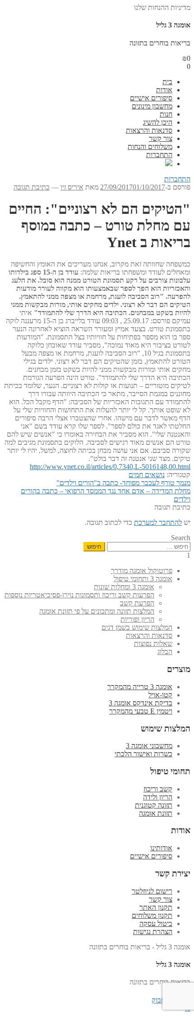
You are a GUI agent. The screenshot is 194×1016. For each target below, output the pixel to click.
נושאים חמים (147, 475)
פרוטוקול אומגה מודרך (141, 570)
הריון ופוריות (137, 619)
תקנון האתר (155, 907)
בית (167, 82)
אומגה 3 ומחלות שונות (124, 587)
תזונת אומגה (155, 813)
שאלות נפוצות (153, 643)
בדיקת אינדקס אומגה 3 (140, 703)
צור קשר (160, 138)
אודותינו (161, 848)
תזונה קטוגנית (153, 805)
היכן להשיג (157, 122)
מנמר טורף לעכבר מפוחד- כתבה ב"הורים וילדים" (123, 483)
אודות (164, 90)
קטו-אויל (160, 695)
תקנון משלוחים (152, 915)
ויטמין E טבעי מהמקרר (140, 711)
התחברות (159, 154)
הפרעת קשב (137, 603)
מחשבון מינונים (152, 106)
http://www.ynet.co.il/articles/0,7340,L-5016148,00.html (110, 466)
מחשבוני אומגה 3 (149, 746)
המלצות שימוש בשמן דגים (137, 627)
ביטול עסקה (155, 923)
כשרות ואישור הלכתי (143, 754)
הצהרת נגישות (152, 931)
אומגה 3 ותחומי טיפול (143, 579)
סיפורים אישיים (151, 98)
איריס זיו (71, 187)
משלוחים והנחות (150, 146)
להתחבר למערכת (158, 522)
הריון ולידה (157, 797)
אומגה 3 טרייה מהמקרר (139, 687)
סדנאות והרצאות (149, 130)
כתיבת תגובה (32, 187)
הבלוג (164, 651)
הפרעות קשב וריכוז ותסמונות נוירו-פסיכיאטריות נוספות (79, 595)
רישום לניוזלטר (152, 891)
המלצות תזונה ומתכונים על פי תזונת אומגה (96, 611)
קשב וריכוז (157, 789)
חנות (166, 114)
